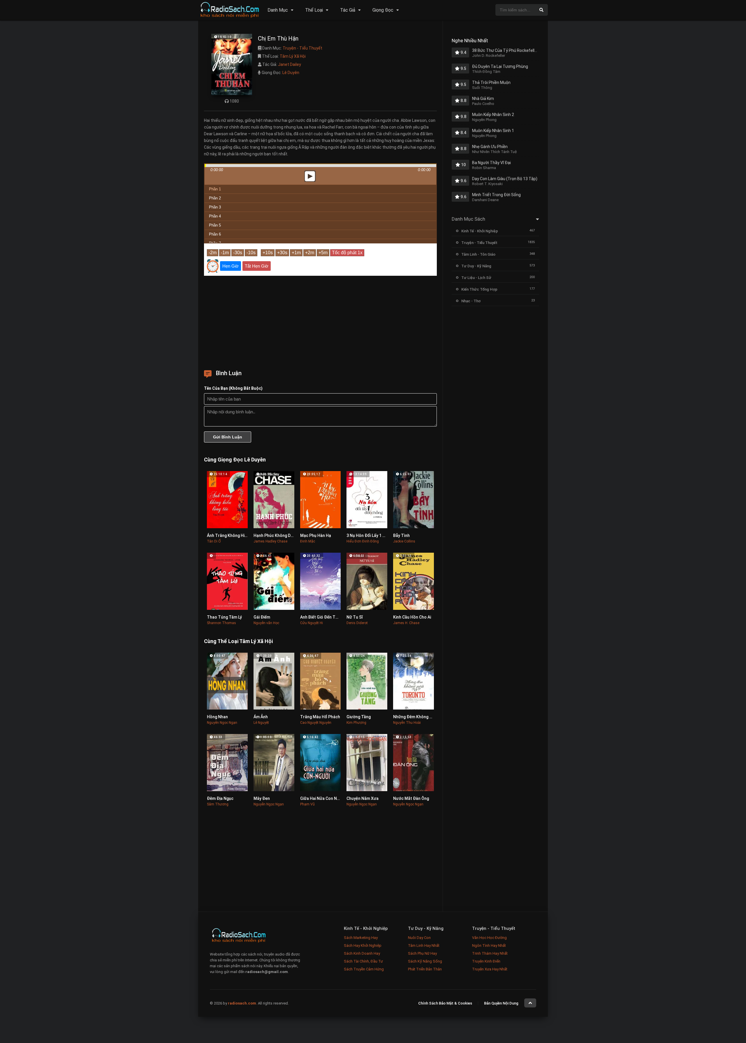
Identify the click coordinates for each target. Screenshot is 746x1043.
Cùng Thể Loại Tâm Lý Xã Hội (238, 641)
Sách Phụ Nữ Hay (422, 953)
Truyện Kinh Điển (486, 961)
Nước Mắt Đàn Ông (411, 798)
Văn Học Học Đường (489, 937)
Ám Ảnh (261, 716)
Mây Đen (262, 798)
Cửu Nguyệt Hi (311, 623)
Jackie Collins (404, 541)
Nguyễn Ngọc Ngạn (222, 723)
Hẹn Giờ (230, 266)
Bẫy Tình (401, 535)
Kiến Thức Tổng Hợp (479, 289)
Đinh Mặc (307, 541)
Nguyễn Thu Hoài (407, 723)
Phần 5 (215, 225)
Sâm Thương (217, 804)
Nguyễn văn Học (266, 623)
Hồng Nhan (217, 716)
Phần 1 (215, 189)
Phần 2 (215, 198)
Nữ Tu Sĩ (354, 617)
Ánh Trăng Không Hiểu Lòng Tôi (237, 535)
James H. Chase (406, 623)
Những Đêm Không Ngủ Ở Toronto (425, 716)
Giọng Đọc (382, 10)
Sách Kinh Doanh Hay (362, 953)
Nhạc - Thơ (471, 301)
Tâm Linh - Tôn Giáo (478, 254)
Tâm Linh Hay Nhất (423, 945)
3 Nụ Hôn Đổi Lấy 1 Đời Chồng (374, 535)
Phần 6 (215, 234)
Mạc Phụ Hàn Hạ (315, 535)
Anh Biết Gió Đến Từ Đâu (323, 617)
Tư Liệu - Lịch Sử (476, 277)
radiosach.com (242, 1003)
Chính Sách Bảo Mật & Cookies (445, 1003)
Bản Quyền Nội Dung (501, 1003)
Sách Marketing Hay (361, 937)
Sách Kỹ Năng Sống (425, 961)
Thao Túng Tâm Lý (224, 617)
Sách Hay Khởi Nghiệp (362, 945)
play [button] (320, 124)
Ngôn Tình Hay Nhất (489, 945)
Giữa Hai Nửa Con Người (322, 798)
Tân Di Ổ (214, 541)
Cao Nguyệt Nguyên (315, 723)
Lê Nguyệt (261, 723)
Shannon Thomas (221, 623)
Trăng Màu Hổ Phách (320, 716)
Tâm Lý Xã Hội (293, 56)
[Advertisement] (320, 320)
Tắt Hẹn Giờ (256, 266)
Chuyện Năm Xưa (362, 798)
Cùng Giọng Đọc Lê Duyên (235, 459)
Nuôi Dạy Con (419, 937)
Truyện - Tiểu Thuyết (302, 48)
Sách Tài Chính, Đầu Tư (363, 961)
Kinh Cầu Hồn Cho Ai (412, 617)
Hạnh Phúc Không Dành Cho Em (283, 535)
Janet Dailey (289, 64)
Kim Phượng (356, 723)
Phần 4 (215, 216)
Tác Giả (347, 10)
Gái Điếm (262, 617)
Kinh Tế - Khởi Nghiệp (479, 231)
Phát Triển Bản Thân (425, 969)
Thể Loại (314, 10)
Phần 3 (215, 207)
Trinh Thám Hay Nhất (490, 953)
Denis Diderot (357, 623)
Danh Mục (278, 10)
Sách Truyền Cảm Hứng (364, 969)
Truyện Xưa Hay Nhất (489, 969)
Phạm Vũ (307, 804)
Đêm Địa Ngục (220, 798)
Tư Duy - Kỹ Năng (476, 266)
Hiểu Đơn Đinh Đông (362, 541)
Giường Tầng (358, 716)
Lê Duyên (290, 72)
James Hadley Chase (270, 541)
